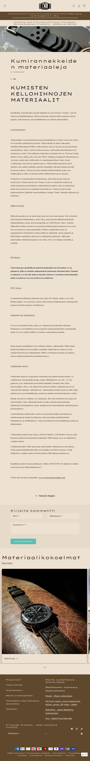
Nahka (9, 658)
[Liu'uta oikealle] (50, 667)
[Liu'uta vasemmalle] (39, 667)
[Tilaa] (45, 733)
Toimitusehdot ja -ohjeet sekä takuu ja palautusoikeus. (22, 702)
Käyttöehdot (22, 755)
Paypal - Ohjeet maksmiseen (58, 696)
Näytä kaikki (7, 563)
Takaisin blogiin (47, 495)
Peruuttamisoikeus (14, 690)
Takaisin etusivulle (14, 685)
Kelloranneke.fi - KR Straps (24, 753)
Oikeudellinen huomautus (54, 755)
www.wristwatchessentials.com (52, 478)
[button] (5, 5)
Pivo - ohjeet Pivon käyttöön (58, 718)
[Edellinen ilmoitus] (4, 15)
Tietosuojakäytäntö (75, 753)
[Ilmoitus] (85, 15)
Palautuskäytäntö (59, 753)
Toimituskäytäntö (35, 755)
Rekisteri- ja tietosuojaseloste (19, 695)
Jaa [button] (14, 79)
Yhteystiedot (11, 709)
